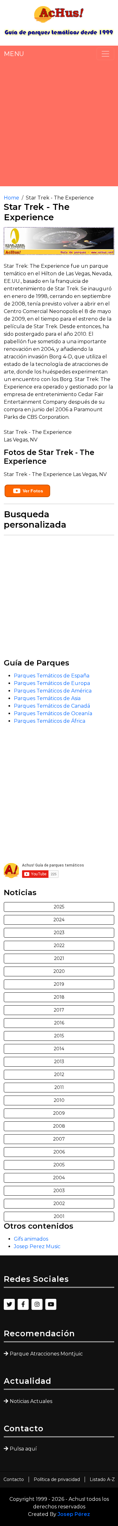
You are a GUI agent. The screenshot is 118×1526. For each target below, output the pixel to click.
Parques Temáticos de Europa (52, 683)
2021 (59, 958)
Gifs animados (31, 1239)
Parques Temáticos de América (53, 691)
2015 (59, 1036)
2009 (59, 1113)
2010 (59, 1100)
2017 (59, 1010)
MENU (14, 54)
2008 (59, 1126)
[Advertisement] (59, 123)
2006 (59, 1152)
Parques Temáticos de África (49, 721)
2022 (59, 945)
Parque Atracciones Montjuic (46, 1354)
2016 (59, 1023)
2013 (59, 1061)
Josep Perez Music (37, 1246)
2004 (59, 1178)
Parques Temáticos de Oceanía (53, 713)
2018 (59, 997)
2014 (59, 1049)
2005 (59, 1165)
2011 (59, 1087)
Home (11, 198)
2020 (59, 971)
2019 (59, 984)
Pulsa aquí (23, 1449)
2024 (59, 920)
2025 (59, 907)
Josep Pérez (74, 1514)
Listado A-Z (102, 1479)
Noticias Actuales (31, 1401)
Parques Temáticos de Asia (47, 698)
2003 (59, 1190)
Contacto (13, 1479)
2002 (59, 1203)
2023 (59, 932)
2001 (59, 1216)
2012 (59, 1074)
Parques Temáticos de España (51, 676)
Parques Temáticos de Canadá (52, 706)
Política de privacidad (57, 1479)
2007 (59, 1139)
